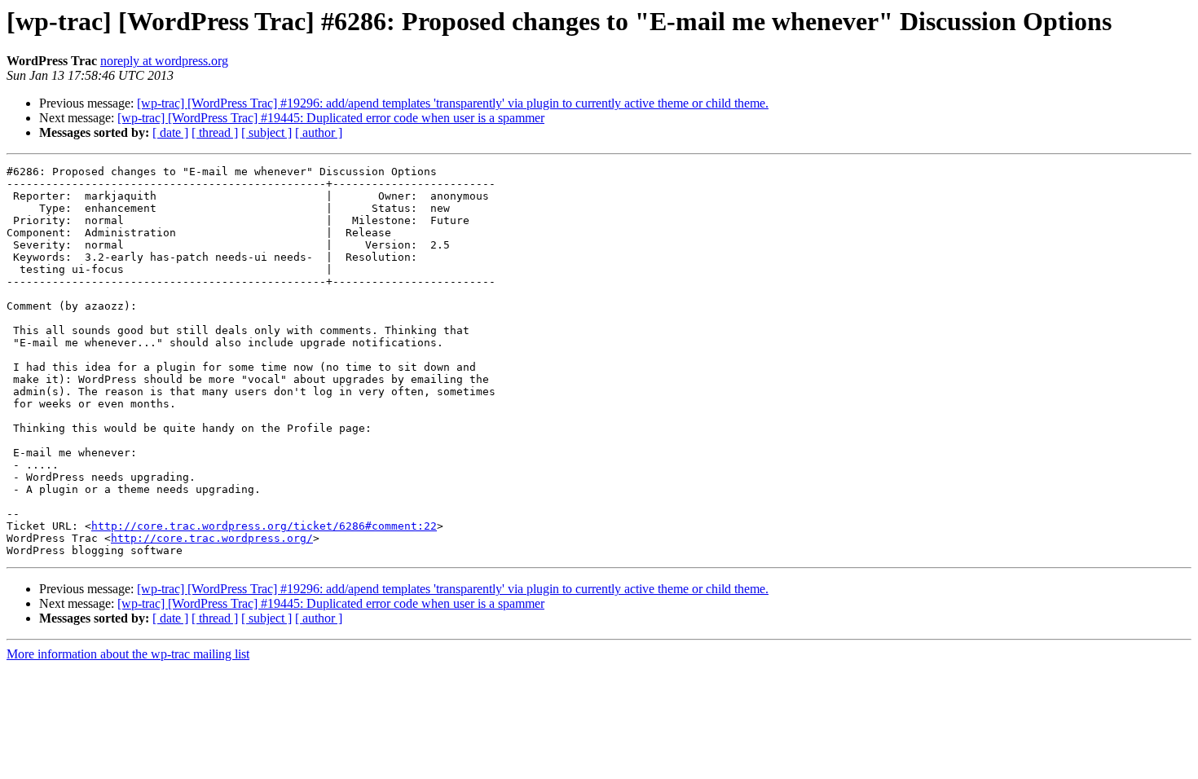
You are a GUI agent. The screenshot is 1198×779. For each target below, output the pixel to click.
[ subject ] (266, 132)
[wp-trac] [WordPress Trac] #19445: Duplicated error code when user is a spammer (330, 118)
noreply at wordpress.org (164, 61)
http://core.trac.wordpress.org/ (212, 538)
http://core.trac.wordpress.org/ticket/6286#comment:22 (264, 526)
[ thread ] (215, 132)
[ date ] (170, 132)
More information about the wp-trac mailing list (128, 654)
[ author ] (318, 132)
